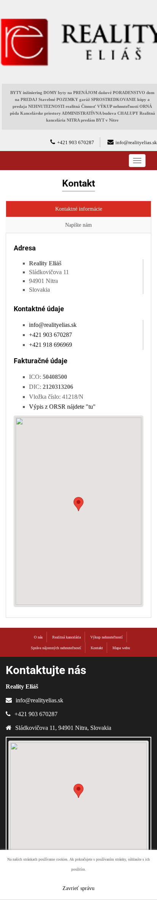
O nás (38, 637)
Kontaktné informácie (78, 209)
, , (63, 728)
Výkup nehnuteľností (106, 637)
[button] (78, 504)
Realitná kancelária (66, 637)
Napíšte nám (78, 225)
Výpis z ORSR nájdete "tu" (62, 406)
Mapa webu (121, 648)
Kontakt (97, 648)
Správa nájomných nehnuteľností (56, 648)
